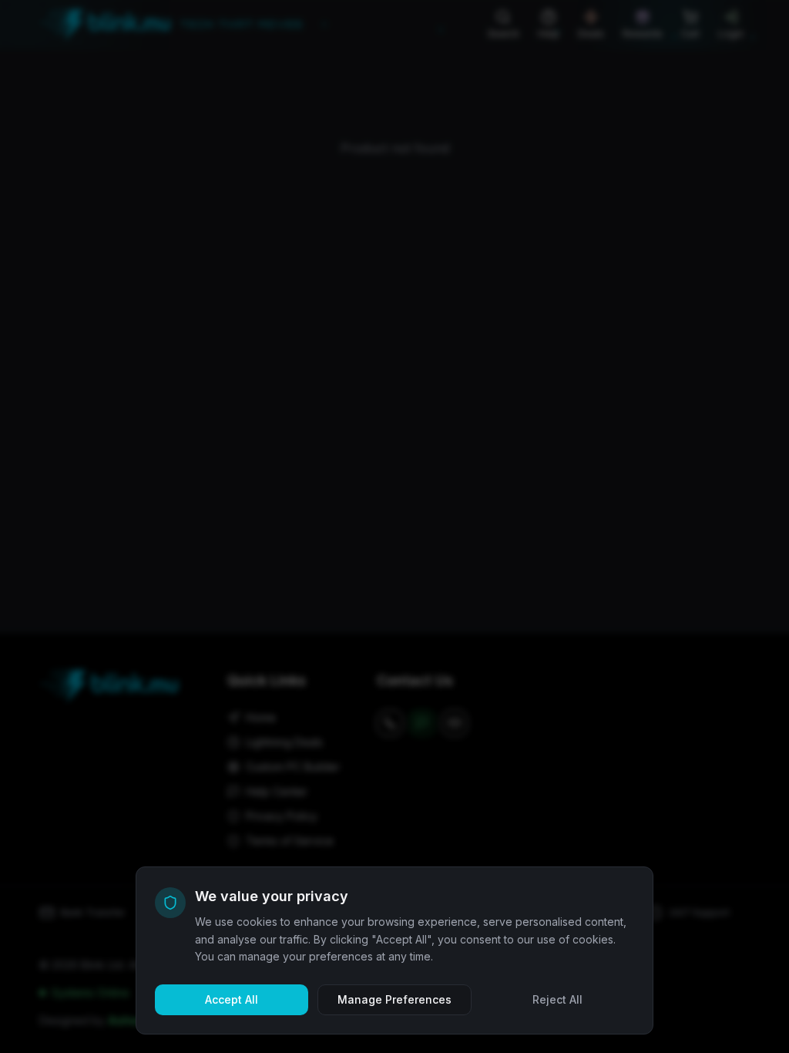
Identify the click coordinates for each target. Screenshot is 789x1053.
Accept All (231, 999)
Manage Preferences (394, 999)
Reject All (557, 999)
